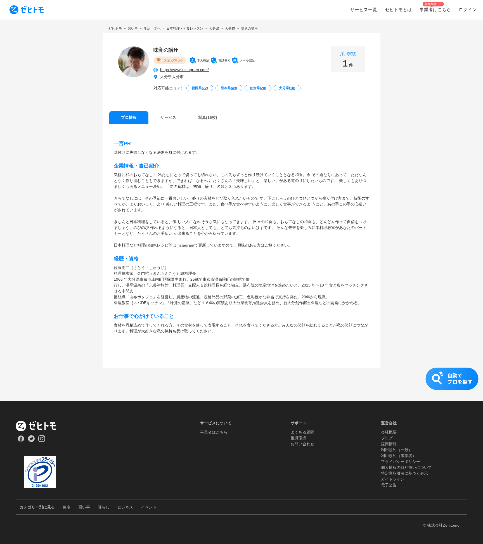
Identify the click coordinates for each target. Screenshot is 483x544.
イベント (149, 507)
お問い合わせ (302, 444)
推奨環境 (298, 438)
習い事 (84, 507)
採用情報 (389, 444)
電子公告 (389, 485)
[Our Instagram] (42, 440)
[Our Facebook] (21, 440)
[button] (241, 384)
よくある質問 (302, 432)
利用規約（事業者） (398, 455)
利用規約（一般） (396, 450)
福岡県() (200, 88)
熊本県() (229, 88)
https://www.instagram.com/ (184, 69)
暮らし (104, 507)
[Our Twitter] (31, 440)
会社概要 (389, 432)
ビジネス (125, 507)
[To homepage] (26, 9)
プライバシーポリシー (400, 461)
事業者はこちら (214, 432)
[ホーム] (40, 426)
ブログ (387, 438)
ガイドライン (392, 479)
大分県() (287, 88)
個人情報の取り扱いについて (406, 467)
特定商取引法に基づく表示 (404, 473)
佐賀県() (258, 88)
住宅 (66, 507)
